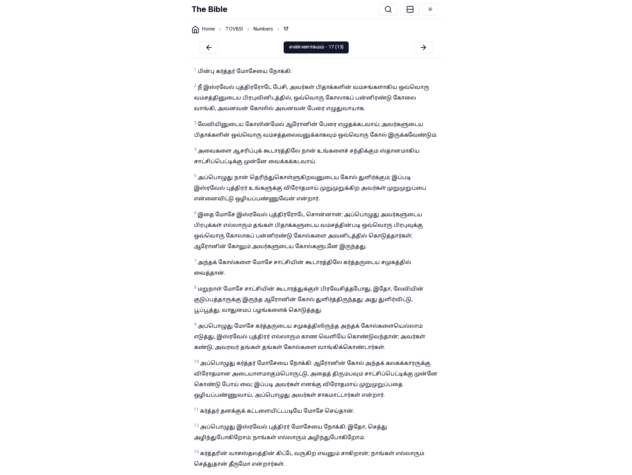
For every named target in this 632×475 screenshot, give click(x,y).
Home (208, 29)
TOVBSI (234, 29)
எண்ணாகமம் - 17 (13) (316, 47)
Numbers (263, 29)
